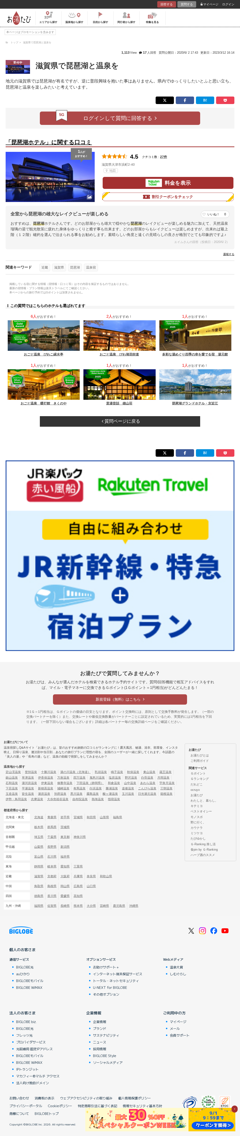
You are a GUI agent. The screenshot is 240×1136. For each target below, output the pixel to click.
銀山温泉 (12, 777)
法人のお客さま (22, 1013)
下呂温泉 (12, 788)
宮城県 (78, 817)
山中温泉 (130, 783)
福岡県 (38, 906)
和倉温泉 (114, 783)
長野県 (51, 846)
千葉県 (51, 837)
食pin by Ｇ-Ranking (204, 849)
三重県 (78, 866)
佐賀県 (51, 906)
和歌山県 (106, 876)
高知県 (78, 896)
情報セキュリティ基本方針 (142, 1105)
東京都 (65, 837)
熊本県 (78, 906)
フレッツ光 (24, 1035)
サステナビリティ (106, 1035)
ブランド (99, 1028)
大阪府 (65, 876)
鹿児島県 (119, 906)
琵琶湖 (75, 267)
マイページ (210, 4)
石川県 (51, 856)
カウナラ (197, 828)
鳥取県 (38, 886)
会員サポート (180, 1035)
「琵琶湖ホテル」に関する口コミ (49, 142)
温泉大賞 (176, 967)
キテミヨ (197, 806)
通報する (228, 254)
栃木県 (38, 827)
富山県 (38, 856)
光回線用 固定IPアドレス (34, 1048)
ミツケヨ (197, 833)
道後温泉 (128, 788)
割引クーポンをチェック (172, 197)
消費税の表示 (44, 1098)
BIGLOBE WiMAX (29, 987)
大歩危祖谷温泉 (57, 799)
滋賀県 (59, 267)
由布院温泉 (80, 799)
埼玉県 (38, 837)
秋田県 (91, 817)
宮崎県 (104, 906)
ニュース (99, 1042)
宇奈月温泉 (167, 783)
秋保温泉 (133, 772)
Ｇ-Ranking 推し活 (203, 844)
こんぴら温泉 (147, 788)
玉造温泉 (12, 794)
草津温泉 (28, 777)
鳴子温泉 (117, 772)
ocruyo (195, 790)
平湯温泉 (28, 788)
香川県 (51, 896)
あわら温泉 (147, 783)
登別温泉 (31, 772)
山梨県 (38, 846)
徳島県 (38, 896)
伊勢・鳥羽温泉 (16, 799)
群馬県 (51, 827)
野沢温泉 (131, 777)
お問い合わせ (19, 1098)
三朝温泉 (166, 788)
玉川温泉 (128, 794)
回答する (167, 4)
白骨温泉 (147, 777)
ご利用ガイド (200, 760)
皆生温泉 (28, 794)
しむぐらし (178, 974)
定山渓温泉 (13, 772)
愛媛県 (65, 896)
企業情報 (93, 1013)
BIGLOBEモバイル (29, 980)
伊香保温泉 (45, 777)
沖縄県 (133, 906)
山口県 (91, 886)
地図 (112, 170)
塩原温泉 (115, 777)
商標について (19, 1113)
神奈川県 (80, 837)
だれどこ (197, 784)
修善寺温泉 (64, 783)
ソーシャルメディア (108, 1062)
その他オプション (106, 994)
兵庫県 (78, 876)
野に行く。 (198, 822)
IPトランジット (27, 1069)
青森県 (51, 817)
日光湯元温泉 (147, 794)
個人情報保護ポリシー (134, 1098)
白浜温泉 (96, 788)
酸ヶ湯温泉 (110, 794)
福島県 (117, 817)
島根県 (51, 886)
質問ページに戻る (121, 421)
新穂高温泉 (45, 788)
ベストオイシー (201, 811)
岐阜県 (51, 866)
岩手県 (65, 817)
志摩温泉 (37, 799)
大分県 (91, 906)
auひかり (23, 974)
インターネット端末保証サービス (117, 974)
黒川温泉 (76, 794)
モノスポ (197, 817)
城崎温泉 (63, 788)
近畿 (44, 267)
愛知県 (65, 866)
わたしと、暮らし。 (204, 800)
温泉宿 (91, 267)
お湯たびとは (200, 755)
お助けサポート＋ (106, 967)
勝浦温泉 (112, 788)
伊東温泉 (47, 783)
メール (175, 1028)
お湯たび (197, 795)
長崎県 (65, 906)
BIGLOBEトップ (47, 1113)
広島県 (78, 886)
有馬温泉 (79, 788)
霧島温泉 (92, 794)
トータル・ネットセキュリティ (116, 980)
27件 (163, 157)
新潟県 (65, 846)
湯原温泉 (44, 794)
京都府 (51, 876)
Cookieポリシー (60, 1105)
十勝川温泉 (48, 772)
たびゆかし (198, 838)
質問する (187, 4)
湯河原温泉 (29, 783)
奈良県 (91, 876)
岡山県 (65, 886)
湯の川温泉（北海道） (75, 772)
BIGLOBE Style (104, 1055)
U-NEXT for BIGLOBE (110, 987)
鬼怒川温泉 (97, 777)
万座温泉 (63, 777)
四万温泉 (79, 777)
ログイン (228, 4)
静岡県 (38, 866)
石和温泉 (12, 783)
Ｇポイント (198, 773)
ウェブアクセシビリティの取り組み (86, 1098)
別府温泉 (60, 794)
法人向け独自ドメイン (32, 1082)
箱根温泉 (166, 794)
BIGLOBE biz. (26, 1021)
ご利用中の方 (174, 1013)
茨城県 (65, 827)
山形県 (104, 817)
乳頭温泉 (101, 772)
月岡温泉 (163, 777)
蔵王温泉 (165, 772)
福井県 (65, 856)
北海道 (38, 817)
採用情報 (99, 1048)
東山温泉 (149, 772)
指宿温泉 (114, 799)
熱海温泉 (98, 799)
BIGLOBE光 (25, 967)
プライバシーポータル (25, 1105)
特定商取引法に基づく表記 (97, 1105)
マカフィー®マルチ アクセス (38, 1076)
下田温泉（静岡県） (90, 783)
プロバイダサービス (31, 1042)
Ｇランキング (200, 779)
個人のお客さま (22, 949)
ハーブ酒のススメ (203, 855)
